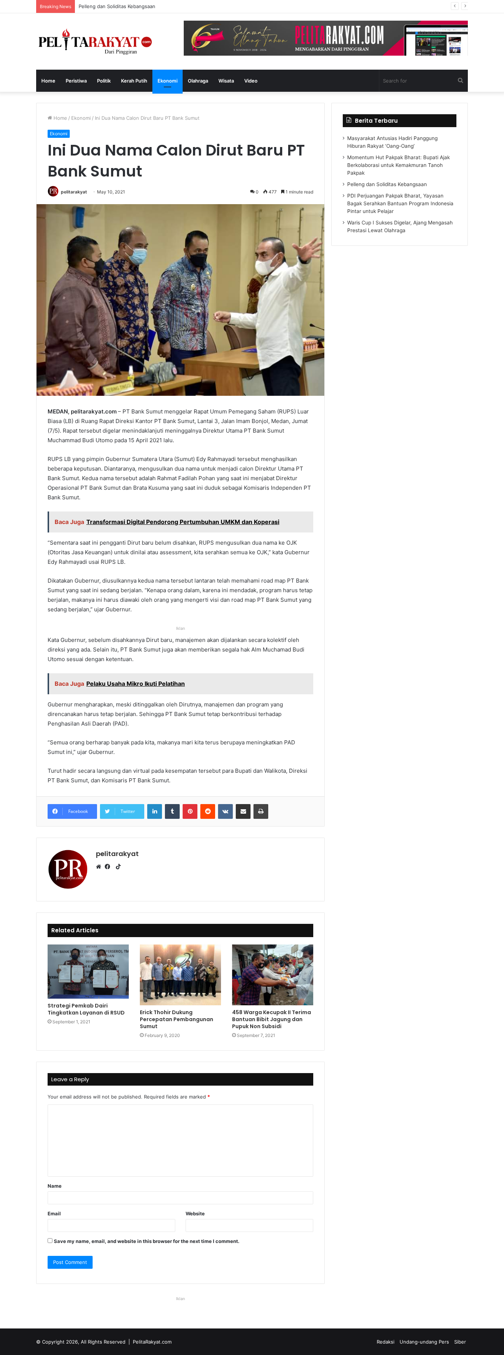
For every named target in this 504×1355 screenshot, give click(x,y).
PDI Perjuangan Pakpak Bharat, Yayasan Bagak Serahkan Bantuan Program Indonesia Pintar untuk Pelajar (198, 6)
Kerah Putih (134, 81)
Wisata (226, 81)
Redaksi (385, 1342)
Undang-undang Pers (424, 1342)
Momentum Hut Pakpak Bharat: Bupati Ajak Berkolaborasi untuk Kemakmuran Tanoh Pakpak (398, 165)
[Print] (260, 811)
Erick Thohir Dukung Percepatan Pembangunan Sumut (176, 1019)
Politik (104, 81)
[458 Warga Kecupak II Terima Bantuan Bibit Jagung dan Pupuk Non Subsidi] (272, 974)
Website (195, 1213)
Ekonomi (167, 81)
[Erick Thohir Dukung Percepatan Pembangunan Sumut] (180, 974)
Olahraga (198, 81)
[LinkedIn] (154, 811)
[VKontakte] (225, 811)
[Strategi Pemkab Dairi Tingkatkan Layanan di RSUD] (88, 971)
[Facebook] (109, 866)
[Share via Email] (243, 811)
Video (251, 81)
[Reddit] (207, 811)
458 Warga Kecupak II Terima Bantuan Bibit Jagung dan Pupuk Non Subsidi (271, 1019)
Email (54, 1213)
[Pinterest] (190, 811)
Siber (460, 1342)
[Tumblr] (172, 811)
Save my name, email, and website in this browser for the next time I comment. (146, 1241)
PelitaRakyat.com (152, 1342)
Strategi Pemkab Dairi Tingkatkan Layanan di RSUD (86, 1009)
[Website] (100, 866)
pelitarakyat (74, 192)
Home (48, 81)
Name (55, 1186)
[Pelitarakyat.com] (104, 41)
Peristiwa (76, 81)
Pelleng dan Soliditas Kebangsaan (387, 184)
